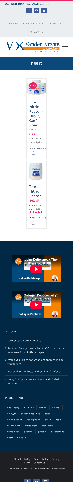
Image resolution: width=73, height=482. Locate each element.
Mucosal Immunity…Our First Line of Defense (34, 371)
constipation (33, 419)
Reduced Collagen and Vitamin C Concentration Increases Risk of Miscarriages (36, 350)
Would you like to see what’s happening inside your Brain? (35, 361)
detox (48, 419)
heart (58, 419)
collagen (11, 413)
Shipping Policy (22, 459)
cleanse (56, 407)
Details (41, 148)
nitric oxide (13, 431)
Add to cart (34, 151)
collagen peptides (30, 413)
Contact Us (39, 462)
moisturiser (31, 425)
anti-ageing (13, 407)
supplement (57, 431)
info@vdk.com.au (38, 4)
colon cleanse (14, 419)
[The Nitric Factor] (36, 171)
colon (47, 413)
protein (42, 431)
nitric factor (48, 425)
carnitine (29, 407)
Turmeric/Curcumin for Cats (24, 340)
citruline (43, 407)
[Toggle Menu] (65, 47)
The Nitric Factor (35, 191)
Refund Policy (41, 459)
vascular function (16, 437)
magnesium (13, 425)
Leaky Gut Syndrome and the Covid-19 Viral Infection (33, 381)
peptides (29, 431)
